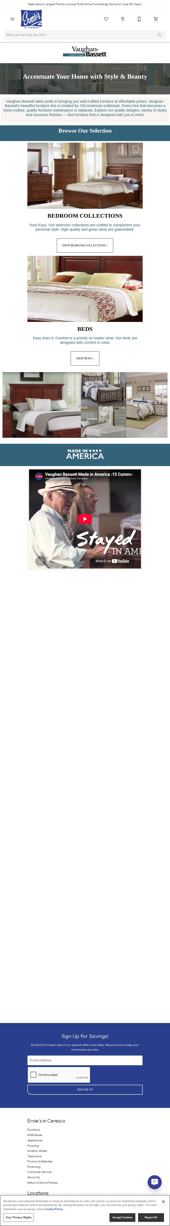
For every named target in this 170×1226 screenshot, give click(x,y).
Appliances (34, 1140)
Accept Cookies (122, 1217)
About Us (33, 1177)
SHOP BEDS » (85, 358)
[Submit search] (159, 35)
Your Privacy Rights (19, 1217)
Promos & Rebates (40, 1161)
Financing (33, 1167)
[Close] (163, 1201)
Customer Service (39, 1172)
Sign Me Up (85, 1089)
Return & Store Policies (42, 1182)
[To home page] (31, 19)
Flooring (33, 1146)
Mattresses (34, 1135)
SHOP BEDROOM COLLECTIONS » (85, 245)
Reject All (151, 1217)
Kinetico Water (37, 1151)
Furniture (33, 1130)
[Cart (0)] (156, 19)
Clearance (34, 1156)
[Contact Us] (139, 19)
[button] (12, 19)
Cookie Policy (54, 1209)
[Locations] (123, 19)
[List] (106, 19)
